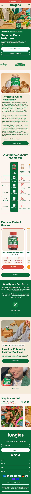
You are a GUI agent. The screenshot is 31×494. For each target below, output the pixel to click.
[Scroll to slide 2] (14, 314)
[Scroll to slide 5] (19, 314)
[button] (13, 240)
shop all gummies (15, 53)
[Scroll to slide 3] (15, 314)
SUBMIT (15, 450)
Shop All (15, 275)
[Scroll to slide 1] (12, 314)
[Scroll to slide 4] (17, 314)
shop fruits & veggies (15, 48)
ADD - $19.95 (13, 267)
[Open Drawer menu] (2, 5)
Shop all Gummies (15, 143)
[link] (22, 402)
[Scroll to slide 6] (19, 388)
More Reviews (15, 361)
